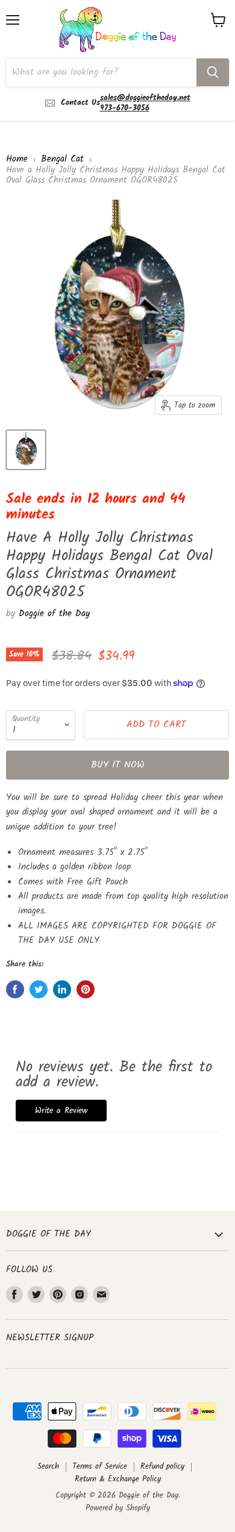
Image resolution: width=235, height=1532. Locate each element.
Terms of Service (99, 1466)
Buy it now (118, 764)
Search (48, 1466)
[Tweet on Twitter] (39, 989)
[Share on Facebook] (15, 989)
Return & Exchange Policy (118, 1479)
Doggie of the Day (54, 614)
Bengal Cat (62, 159)
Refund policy (162, 1466)
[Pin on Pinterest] (86, 989)
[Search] (212, 72)
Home (17, 159)
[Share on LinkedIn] (62, 989)
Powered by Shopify (118, 1508)
